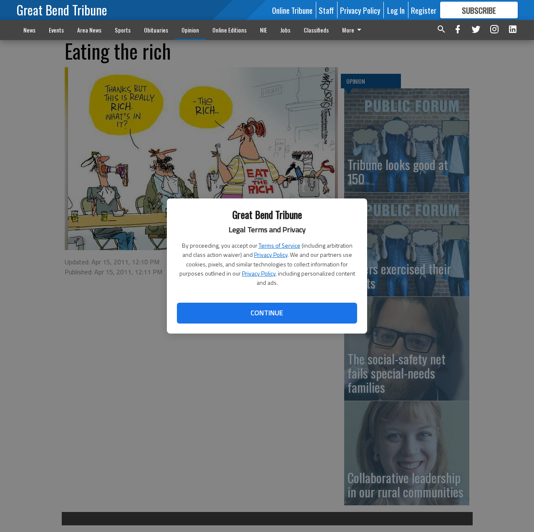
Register (423, 10)
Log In (396, 10)
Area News (89, 29)
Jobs (285, 29)
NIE (263, 29)
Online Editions (229, 29)
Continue (267, 313)
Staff (326, 10)
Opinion (190, 29)
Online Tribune (292, 10)
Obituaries (156, 29)
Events (56, 29)
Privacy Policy (270, 254)
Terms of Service (279, 245)
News (29, 29)
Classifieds (316, 29)
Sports (123, 29)
